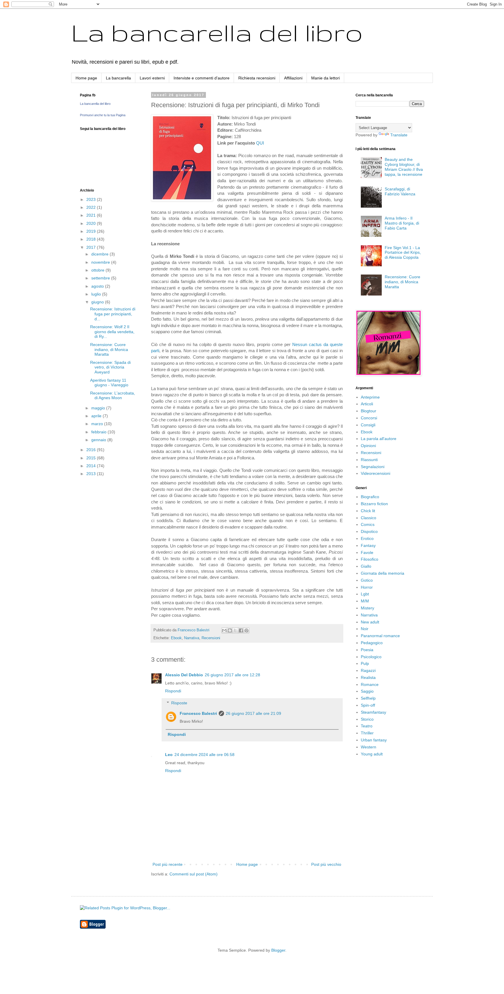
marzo (97, 423)
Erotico (367, 538)
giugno (98, 302)
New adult (370, 622)
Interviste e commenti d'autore (202, 78)
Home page (86, 78)
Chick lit (368, 510)
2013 (91, 473)
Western (368, 747)
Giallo (366, 566)
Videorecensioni (375, 473)
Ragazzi (368, 670)
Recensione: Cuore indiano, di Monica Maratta (109, 349)
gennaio (99, 439)
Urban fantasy (374, 740)
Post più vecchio (326, 864)
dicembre (100, 254)
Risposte (179, 703)
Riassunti (369, 459)
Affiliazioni (293, 78)
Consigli (368, 425)
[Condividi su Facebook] (241, 630)
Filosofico (369, 559)
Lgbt (365, 594)
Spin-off (368, 705)
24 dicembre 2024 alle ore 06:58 (204, 754)
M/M (365, 601)
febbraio (99, 432)
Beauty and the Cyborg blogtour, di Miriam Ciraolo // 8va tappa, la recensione (404, 166)
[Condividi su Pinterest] (246, 630)
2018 (91, 239)
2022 (91, 207)
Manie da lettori (325, 78)
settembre (101, 278)
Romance (370, 684)
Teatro (366, 726)
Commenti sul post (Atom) (193, 874)
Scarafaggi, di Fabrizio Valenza (400, 191)
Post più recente (168, 864)
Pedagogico (372, 642)
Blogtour (368, 411)
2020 (91, 223)
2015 (91, 458)
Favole (367, 552)
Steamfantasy (373, 712)
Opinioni (368, 445)
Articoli (367, 404)
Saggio (367, 691)
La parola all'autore (378, 438)
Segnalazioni (372, 466)
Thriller (367, 733)
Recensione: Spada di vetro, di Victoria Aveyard (110, 367)
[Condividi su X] (235, 630)
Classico (368, 517)
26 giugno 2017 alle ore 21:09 (253, 713)
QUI (260, 142)
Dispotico (369, 531)
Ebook (176, 638)
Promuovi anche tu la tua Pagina (102, 115)
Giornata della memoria (382, 573)
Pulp (365, 663)
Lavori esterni (152, 78)
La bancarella (118, 78)
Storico (367, 719)
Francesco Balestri (198, 713)
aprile (97, 415)
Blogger (278, 950)
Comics (367, 524)
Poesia (367, 649)
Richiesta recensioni (256, 78)
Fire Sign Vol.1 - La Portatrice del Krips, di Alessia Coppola (403, 252)
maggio (98, 408)
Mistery (367, 608)
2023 (91, 199)
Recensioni (211, 638)
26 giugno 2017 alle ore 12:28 (232, 674)
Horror (367, 587)
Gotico (367, 580)
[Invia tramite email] (224, 630)
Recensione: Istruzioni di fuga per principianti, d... (112, 314)
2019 (91, 231)
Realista (368, 677)
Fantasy (368, 545)
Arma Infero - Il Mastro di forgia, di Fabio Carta (402, 223)
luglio (96, 294)
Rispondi (173, 691)
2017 (91, 247)
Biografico (370, 496)
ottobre (98, 270)
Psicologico (371, 656)
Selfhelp (368, 698)
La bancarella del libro (217, 32)
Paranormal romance (380, 635)
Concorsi (369, 418)
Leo (169, 754)
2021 (91, 215)
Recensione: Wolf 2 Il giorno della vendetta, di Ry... (112, 331)
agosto (98, 286)
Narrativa (191, 638)
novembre (101, 262)
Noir (364, 628)
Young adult (372, 754)
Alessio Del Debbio (184, 674)
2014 (91, 465)
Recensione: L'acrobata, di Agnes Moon (112, 395)
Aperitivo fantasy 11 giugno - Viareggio (109, 382)
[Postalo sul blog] (230, 630)
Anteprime (370, 397)
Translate (398, 135)
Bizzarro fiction (374, 503)
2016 (91, 449)
